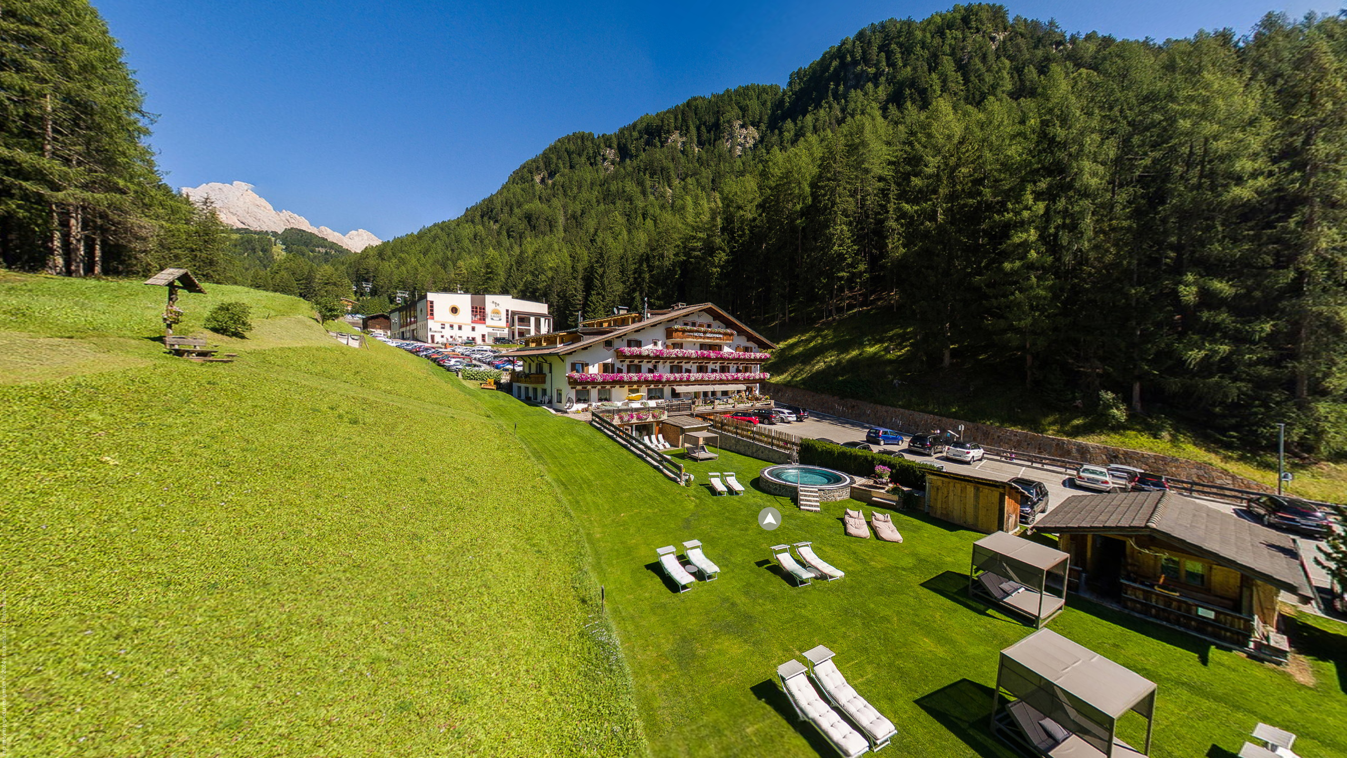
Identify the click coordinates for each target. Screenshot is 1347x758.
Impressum (4, 641)
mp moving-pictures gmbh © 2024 (4, 707)
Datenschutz (4, 606)
